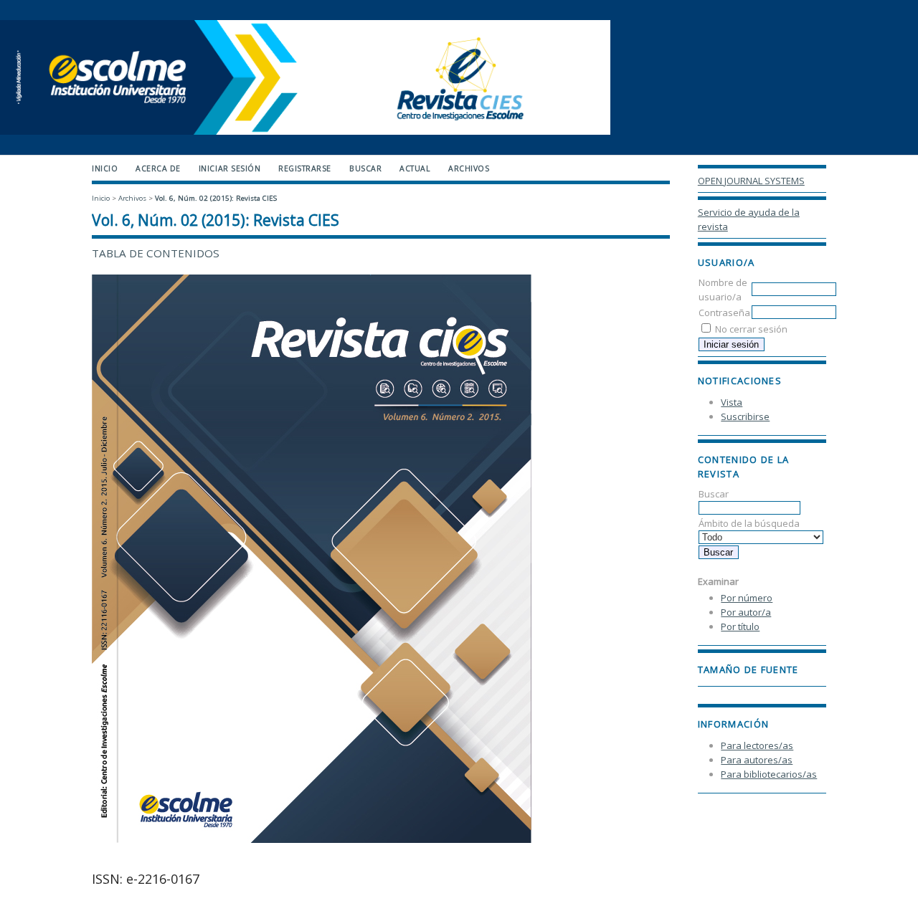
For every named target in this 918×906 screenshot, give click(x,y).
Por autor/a (746, 612)
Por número (746, 597)
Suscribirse (745, 416)
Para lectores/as (757, 745)
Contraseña (724, 312)
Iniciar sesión (229, 168)
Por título (740, 626)
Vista (731, 402)
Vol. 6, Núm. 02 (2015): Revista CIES (216, 198)
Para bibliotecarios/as (769, 774)
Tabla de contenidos (155, 253)
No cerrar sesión (751, 329)
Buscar (365, 168)
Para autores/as (756, 759)
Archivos (468, 168)
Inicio (105, 168)
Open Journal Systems (751, 180)
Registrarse (304, 168)
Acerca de (158, 168)
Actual (414, 168)
